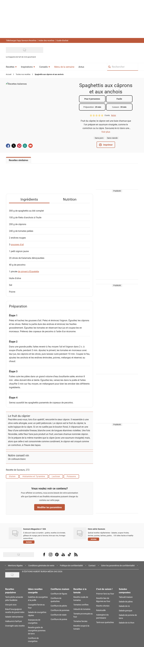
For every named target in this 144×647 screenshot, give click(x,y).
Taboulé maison (126, 597)
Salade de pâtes (126, 601)
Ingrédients (29, 199)
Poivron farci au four (105, 593)
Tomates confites (80, 604)
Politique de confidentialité (71, 565)
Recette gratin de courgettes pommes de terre (36, 630)
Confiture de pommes (60, 610)
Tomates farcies (80, 621)
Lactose (56, 476)
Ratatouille (101, 610)
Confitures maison (60, 589)
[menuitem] (11, 67)
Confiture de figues (59, 593)
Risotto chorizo (102, 605)
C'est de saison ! (104, 589)
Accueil (8, 74)
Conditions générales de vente (41, 565)
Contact (91, 565)
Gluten (12, 476)
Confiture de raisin (59, 614)
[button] (106, 144)
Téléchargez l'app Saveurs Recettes (21, 40)
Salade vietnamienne (14, 616)
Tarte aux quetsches (105, 622)
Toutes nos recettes (23, 74)
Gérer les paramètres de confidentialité (118, 565)
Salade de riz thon (126, 622)
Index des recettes (46, 40)
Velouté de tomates (81, 609)
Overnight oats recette (15, 625)
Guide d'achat (62, 40)
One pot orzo (10, 604)
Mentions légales (15, 565)
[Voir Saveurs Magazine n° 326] (15, 533)
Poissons (71, 476)
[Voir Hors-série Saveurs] (79, 533)
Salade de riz (124, 606)
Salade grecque (125, 610)
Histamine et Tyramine (33, 476)
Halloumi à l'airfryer (13, 621)
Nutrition (69, 199)
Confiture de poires (59, 619)
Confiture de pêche (59, 605)
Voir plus (105, 131)
